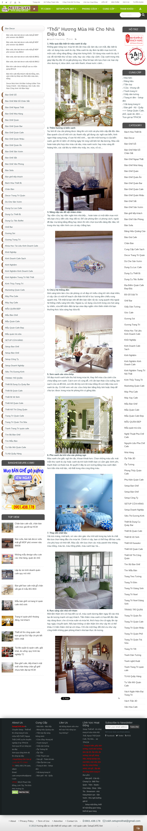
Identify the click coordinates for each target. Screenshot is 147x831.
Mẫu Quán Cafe (131, 410)
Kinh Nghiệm (130, 355)
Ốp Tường (129, 464)
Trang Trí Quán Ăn (133, 615)
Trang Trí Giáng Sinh (134, 588)
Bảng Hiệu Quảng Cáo (134, 231)
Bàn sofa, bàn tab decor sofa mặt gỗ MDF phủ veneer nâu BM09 (22, 43)
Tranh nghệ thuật (132, 661)
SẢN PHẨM (115, 2)
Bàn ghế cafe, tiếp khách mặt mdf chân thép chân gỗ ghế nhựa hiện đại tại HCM (28, 666)
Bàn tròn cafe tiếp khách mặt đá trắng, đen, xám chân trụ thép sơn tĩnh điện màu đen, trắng (23, 76)
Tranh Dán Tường (132, 655)
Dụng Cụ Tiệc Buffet (133, 279)
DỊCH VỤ (126, 2)
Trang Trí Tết (130, 649)
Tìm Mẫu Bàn (130, 570)
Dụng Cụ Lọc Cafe (133, 267)
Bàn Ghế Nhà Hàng (133, 165)
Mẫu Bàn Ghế (130, 404)
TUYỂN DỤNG (138, 2)
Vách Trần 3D (130, 701)
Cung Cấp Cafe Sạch (134, 249)
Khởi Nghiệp (130, 340)
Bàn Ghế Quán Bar (133, 183)
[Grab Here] (140, 8)
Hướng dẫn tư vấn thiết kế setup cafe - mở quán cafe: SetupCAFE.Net (69, 826)
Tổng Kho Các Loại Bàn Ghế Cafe (33, 21)
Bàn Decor (129, 138)
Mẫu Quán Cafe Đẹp (134, 416)
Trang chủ (36, 2)
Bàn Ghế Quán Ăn (133, 177)
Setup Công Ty (131, 498)
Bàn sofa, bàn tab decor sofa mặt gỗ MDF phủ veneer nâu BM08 (22, 36)
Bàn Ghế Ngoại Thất (133, 159)
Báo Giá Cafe (130, 237)
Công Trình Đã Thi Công (71, 2)
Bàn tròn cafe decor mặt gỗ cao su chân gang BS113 (21, 68)
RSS (129, 736)
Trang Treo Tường (132, 576)
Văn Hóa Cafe (131, 707)
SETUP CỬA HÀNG (134, 503)
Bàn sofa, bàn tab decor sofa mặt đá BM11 (22, 57)
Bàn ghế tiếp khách (133, 213)
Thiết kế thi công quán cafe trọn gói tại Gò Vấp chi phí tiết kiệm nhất (28, 635)
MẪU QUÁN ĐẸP (132, 422)
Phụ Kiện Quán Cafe (134, 479)
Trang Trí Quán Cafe (133, 621)
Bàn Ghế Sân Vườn (133, 207)
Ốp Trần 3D (129, 458)
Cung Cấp (108, 9)
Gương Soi (129, 318)
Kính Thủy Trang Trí (133, 380)
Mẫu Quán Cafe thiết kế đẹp (65, 21)
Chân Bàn (129, 243)
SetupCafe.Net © (66, 9)
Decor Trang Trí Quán (134, 255)
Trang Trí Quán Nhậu (134, 627)
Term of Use (43, 821)
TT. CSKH (46, 9)
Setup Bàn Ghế (131, 492)
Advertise (58, 821)
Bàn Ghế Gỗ (130, 144)
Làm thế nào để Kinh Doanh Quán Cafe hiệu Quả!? (107, 21)
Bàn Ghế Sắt (130, 201)
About (13, 821)
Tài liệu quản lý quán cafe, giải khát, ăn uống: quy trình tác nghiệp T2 (29, 651)
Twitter (120, 736)
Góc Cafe (128, 312)
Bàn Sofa (128, 225)
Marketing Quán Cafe (134, 386)
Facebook (110, 736)
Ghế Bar (128, 300)
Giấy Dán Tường (132, 306)
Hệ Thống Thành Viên (51, 2)
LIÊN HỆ (104, 2)
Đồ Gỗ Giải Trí (131, 294)
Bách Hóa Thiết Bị (132, 132)
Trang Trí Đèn (130, 582)
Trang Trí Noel (131, 594)
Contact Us (72, 821)
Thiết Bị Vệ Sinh (131, 537)
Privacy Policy (27, 821)
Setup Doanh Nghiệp (134, 509)
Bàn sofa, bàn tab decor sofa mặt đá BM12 (22, 62)
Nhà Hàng (129, 452)
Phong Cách (89, 9)
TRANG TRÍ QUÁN (133, 609)
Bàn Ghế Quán (131, 171)
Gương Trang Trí (132, 324)
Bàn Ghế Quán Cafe (133, 189)
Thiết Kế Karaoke (132, 543)
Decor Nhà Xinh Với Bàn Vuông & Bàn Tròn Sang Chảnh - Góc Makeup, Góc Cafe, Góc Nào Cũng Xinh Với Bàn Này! (23, 85)
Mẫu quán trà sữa (132, 428)
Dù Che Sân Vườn (133, 261)
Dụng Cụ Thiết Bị (132, 273)
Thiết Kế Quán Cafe (133, 549)
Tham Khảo (127, 9)
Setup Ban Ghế (131, 485)
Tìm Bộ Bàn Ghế (132, 564)
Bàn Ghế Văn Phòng (134, 219)
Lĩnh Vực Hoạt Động (90, 2)
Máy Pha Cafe (131, 391)
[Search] (143, 14)
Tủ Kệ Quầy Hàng (132, 676)
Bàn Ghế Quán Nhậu (134, 195)
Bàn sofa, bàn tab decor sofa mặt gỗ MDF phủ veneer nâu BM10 (22, 51)
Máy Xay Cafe (131, 398)
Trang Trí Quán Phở (133, 634)
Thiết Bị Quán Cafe (133, 531)
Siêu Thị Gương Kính (134, 516)
